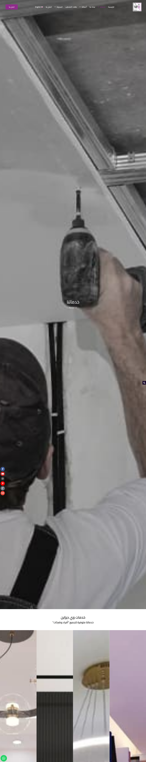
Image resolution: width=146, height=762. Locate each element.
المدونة (60, 7)
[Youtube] (3, 474)
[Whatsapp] (4, 758)
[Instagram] (3, 479)
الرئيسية (111, 7)
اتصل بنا (49, 7)
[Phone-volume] (3, 488)
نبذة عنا (92, 7)
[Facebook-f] (3, 469)
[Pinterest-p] (3, 483)
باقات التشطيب (71, 7)
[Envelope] (3, 493)
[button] (144, 383)
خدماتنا (102, 7)
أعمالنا (84, 7)
